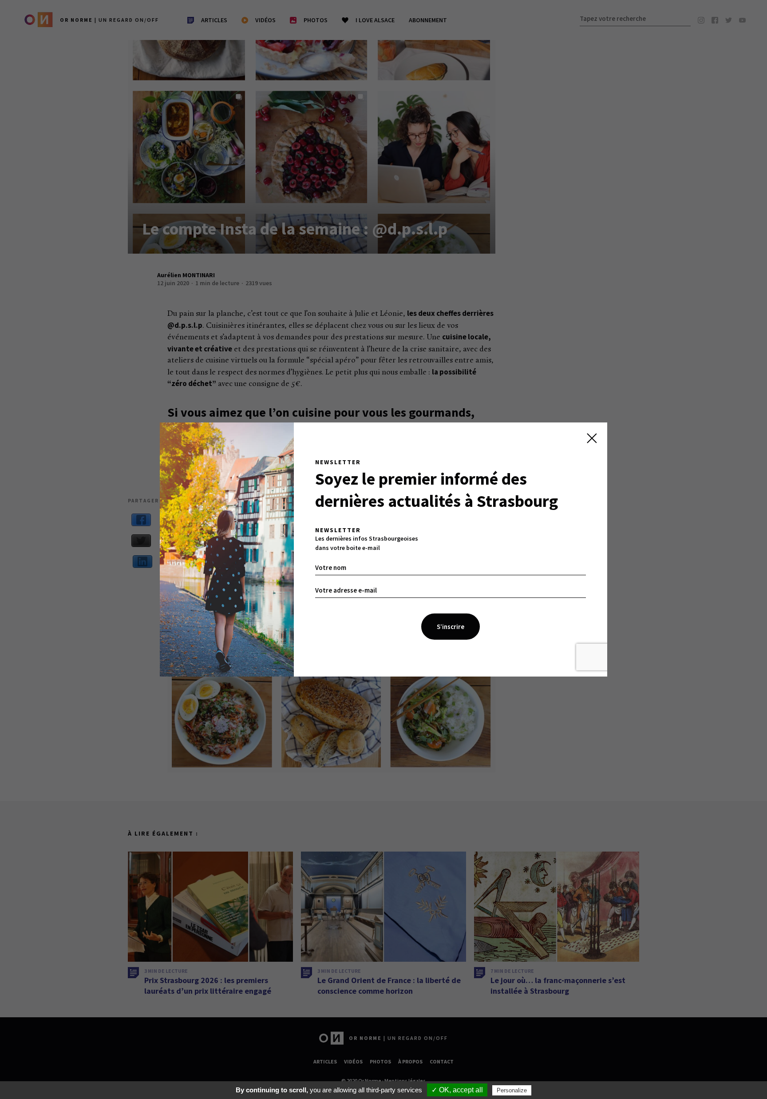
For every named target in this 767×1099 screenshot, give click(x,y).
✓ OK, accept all (457, 1090)
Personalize (512, 1090)
